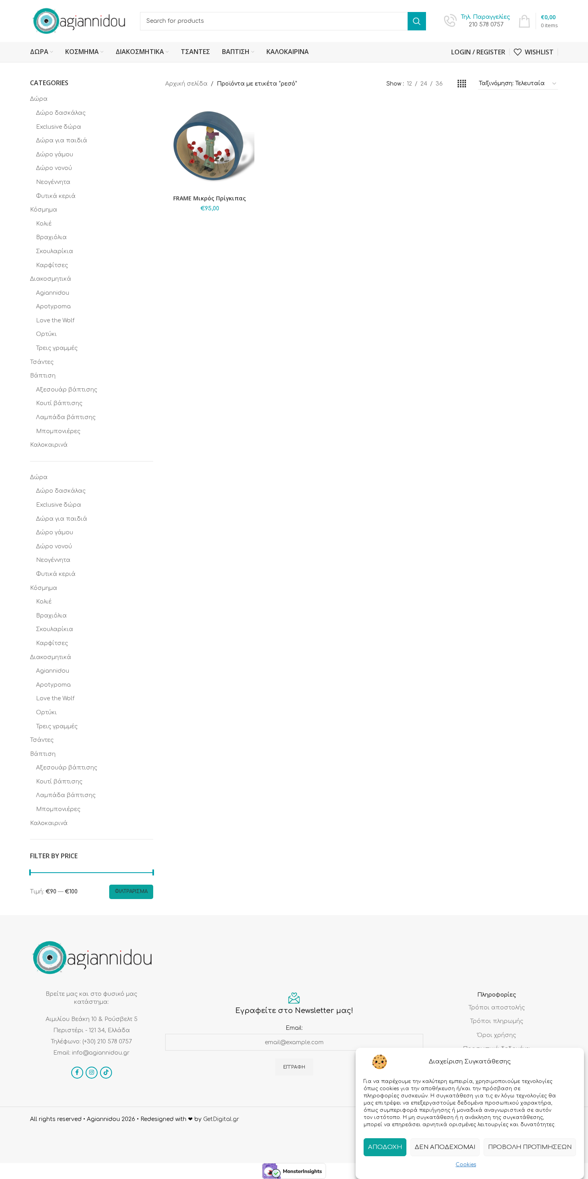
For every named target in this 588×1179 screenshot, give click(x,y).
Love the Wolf (55, 321)
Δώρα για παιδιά (61, 141)
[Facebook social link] (77, 1073)
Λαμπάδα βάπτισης (66, 417)
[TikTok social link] (106, 1073)
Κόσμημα (43, 210)
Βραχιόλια (51, 237)
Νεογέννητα (53, 182)
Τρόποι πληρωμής (496, 1021)
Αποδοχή (385, 1146)
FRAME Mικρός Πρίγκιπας (209, 198)
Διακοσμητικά (50, 279)
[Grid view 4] (462, 84)
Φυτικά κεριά (56, 196)
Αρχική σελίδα (186, 84)
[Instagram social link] (92, 1073)
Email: (294, 1028)
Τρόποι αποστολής (496, 1008)
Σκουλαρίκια (54, 251)
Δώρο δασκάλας (61, 113)
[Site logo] (79, 21)
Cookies (466, 1164)
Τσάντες (42, 362)
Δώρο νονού (54, 168)
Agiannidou (52, 293)
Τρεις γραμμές (57, 348)
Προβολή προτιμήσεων (530, 1146)
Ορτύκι (46, 334)
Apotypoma (53, 307)
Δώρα (39, 99)
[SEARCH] (417, 21)
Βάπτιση (43, 376)
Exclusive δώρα (58, 127)
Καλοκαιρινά (49, 445)
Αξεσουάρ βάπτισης (66, 390)
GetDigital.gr (221, 1119)
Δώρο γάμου (54, 155)
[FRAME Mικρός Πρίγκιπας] (209, 146)
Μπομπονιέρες (58, 431)
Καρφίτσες (52, 265)
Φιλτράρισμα (131, 891)
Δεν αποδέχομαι (445, 1146)
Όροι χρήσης (496, 1035)
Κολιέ (44, 224)
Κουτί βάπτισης (59, 403)
